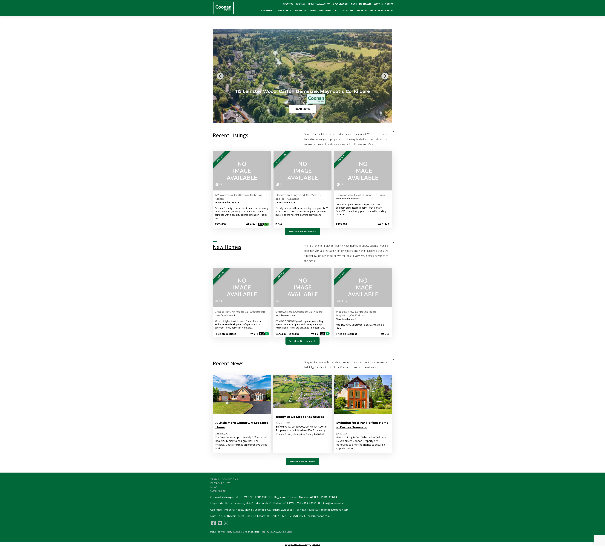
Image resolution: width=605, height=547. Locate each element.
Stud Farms (325, 10)
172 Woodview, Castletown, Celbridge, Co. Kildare (241, 197)
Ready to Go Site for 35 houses (300, 417)
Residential (267, 10)
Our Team (300, 4)
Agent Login (286, 531)
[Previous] (220, 76)
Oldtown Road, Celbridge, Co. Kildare (299, 311)
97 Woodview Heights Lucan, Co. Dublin (361, 195)
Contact (390, 4)
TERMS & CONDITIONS (224, 479)
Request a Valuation (319, 4)
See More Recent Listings (303, 231)
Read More (302, 109)
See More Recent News (302, 461)
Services (378, 4)
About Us (288, 4)
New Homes (283, 10)
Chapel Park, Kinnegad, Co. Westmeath (240, 311)
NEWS (214, 487)
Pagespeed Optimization (296, 544)
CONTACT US (218, 491)
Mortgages (365, 4)
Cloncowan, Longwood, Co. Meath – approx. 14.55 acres (298, 197)
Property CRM (267, 531)
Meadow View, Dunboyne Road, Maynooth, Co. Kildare (356, 313)
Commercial (300, 10)
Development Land (344, 10)
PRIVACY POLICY (220, 483)
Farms (313, 10)
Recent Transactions (381, 10)
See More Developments (302, 341)
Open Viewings (341, 4)
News (354, 4)
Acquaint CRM (240, 531)
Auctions (362, 10)
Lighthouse (315, 544)
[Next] (384, 76)
